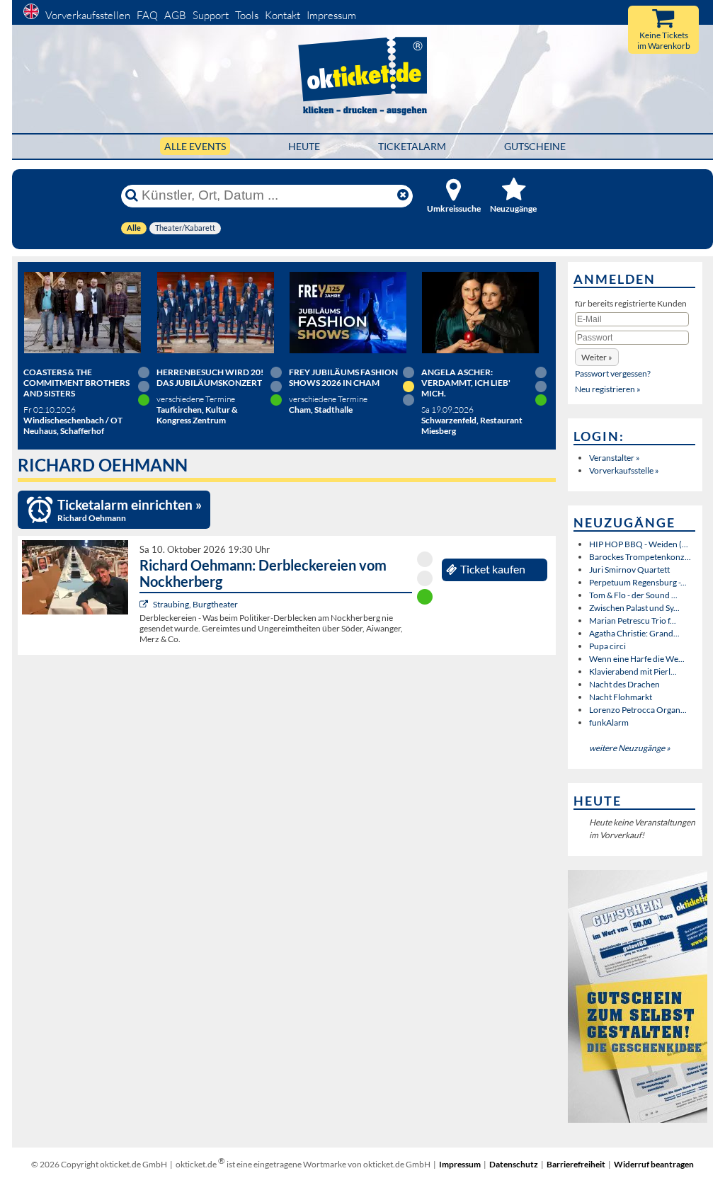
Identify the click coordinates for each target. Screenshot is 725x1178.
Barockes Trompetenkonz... (640, 556)
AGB (175, 15)
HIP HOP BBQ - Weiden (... (638, 544)
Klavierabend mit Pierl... (633, 671)
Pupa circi (607, 646)
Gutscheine (535, 146)
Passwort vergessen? (613, 373)
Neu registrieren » (608, 389)
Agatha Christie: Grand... (634, 633)
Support (211, 15)
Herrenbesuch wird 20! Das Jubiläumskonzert (209, 377)
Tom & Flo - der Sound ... (633, 595)
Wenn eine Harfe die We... (637, 658)
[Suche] (132, 195)
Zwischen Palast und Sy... (634, 607)
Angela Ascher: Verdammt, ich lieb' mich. (465, 383)
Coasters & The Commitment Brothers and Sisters (76, 383)
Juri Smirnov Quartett (629, 569)
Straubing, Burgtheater (195, 604)
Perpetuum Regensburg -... (638, 582)
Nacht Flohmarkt (620, 697)
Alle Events (195, 146)
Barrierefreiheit (576, 1164)
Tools (246, 15)
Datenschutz (513, 1164)
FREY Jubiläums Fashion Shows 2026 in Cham (343, 377)
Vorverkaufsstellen (87, 15)
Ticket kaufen (492, 569)
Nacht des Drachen (624, 684)
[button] (597, 357)
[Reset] (403, 195)
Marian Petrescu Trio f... (632, 620)
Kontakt (282, 15)
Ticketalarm (412, 146)
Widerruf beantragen (654, 1164)
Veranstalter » (614, 457)
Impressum (331, 15)
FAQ (147, 15)
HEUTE (304, 146)
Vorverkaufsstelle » (624, 470)
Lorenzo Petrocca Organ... (638, 709)
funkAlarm (609, 722)
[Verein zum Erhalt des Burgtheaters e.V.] (145, 604)
